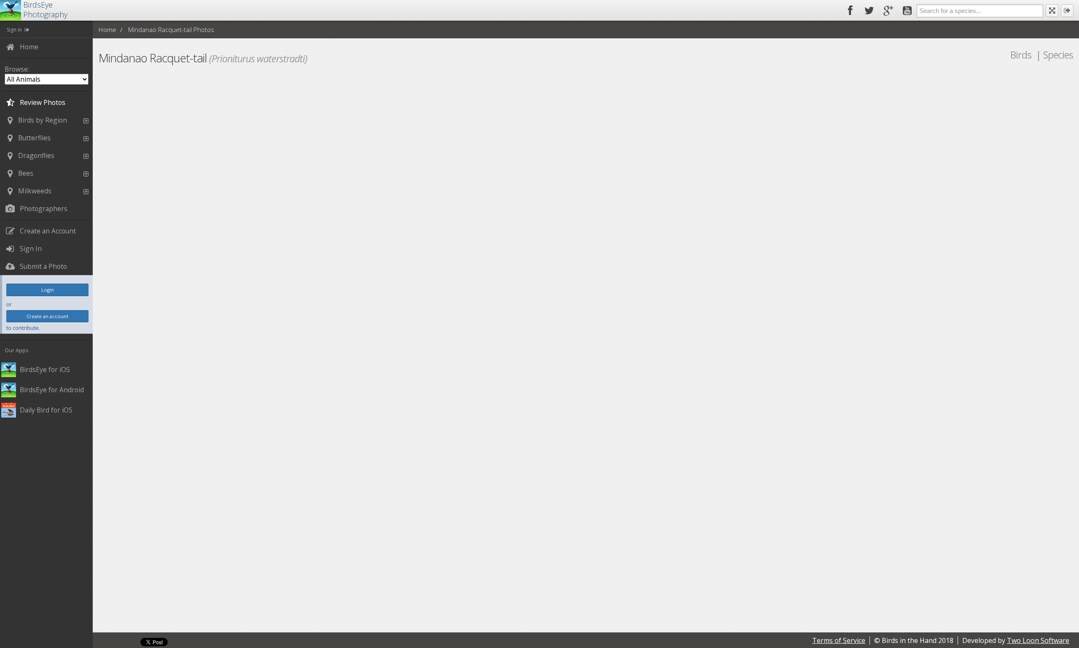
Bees (25, 173)
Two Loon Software (1038, 640)
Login (47, 290)
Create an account (47, 316)
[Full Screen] (1052, 10)
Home (107, 29)
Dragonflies (36, 155)
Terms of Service (838, 640)
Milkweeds (34, 190)
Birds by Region (42, 120)
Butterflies (34, 137)
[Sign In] (1067, 10)
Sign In (14, 29)
